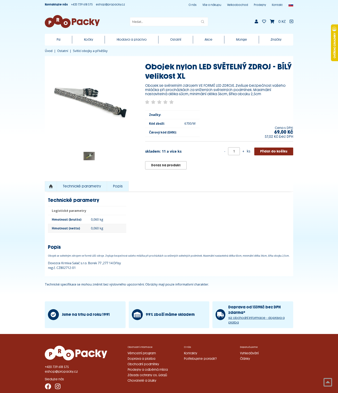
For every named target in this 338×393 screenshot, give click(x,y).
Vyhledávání (249, 353)
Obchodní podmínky (143, 364)
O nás (193, 5)
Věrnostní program (142, 353)
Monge (241, 39)
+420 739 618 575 (82, 4)
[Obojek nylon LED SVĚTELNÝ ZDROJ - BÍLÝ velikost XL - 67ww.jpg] (89, 156)
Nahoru (51, 186)
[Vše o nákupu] (291, 21)
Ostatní (175, 39)
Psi (58, 39)
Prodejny (260, 5)
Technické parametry (82, 186)
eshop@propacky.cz (110, 4)
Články (245, 359)
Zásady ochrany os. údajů (147, 375)
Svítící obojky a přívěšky (90, 51)
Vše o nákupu (211, 5)
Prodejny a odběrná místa (148, 370)
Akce (208, 39)
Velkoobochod (237, 5)
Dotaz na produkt (166, 165)
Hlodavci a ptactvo (132, 39)
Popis (118, 186)
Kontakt (277, 5)
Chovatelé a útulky (142, 380)
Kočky (88, 39)
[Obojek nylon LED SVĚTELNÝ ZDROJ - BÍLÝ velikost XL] (89, 100)
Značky (276, 39)
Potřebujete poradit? (200, 359)
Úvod (48, 51)
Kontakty (190, 353)
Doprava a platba (141, 359)
